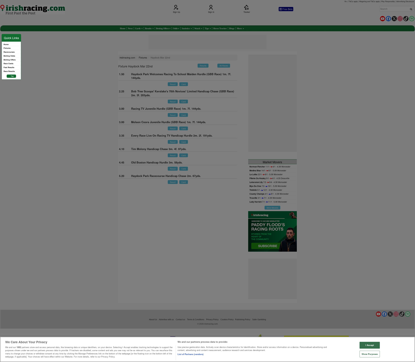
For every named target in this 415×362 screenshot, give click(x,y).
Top (12, 76)
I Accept (370, 345)
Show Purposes (370, 354)
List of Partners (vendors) (190, 354)
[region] (207, 349)
